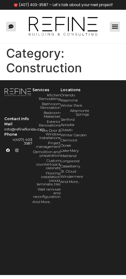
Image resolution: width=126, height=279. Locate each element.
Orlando (68, 95)
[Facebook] (8, 150)
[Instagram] (16, 150)
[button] (115, 27)
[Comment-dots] (11, 26)
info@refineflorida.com (24, 129)
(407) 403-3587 (33, 4)
